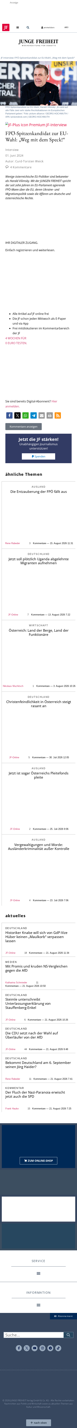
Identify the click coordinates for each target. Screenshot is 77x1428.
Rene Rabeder (12, 543)
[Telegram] (50, 1348)
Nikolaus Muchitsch (13, 686)
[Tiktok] (58, 1348)
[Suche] (68, 1335)
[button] (18, 27)
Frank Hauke (12, 1108)
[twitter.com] (27, 1348)
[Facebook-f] (19, 1348)
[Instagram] (42, 1348)
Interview (12, 150)
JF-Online (13, 614)
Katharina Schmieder (16, 982)
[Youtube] (35, 1348)
